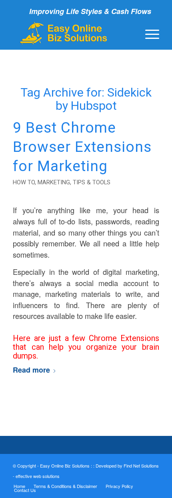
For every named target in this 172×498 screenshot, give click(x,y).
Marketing (54, 182)
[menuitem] (148, 33)
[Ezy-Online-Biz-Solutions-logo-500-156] (71, 33)
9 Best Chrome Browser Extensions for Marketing (82, 147)
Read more (31, 370)
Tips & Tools (91, 182)
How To (24, 182)
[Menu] (148, 33)
